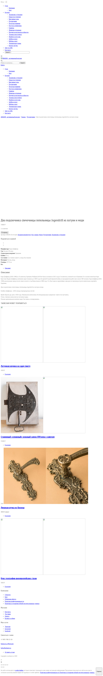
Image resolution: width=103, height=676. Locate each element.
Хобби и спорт (13, 102)
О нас (6, 69)
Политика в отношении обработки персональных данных (22, 604)
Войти (3, 65)
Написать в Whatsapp (7, 644)
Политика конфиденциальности (14, 601)
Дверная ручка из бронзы (12, 507)
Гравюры (11, 91)
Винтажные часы (14, 82)
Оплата (7, 616)
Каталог (7, 75)
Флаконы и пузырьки (15, 93)
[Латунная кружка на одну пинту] (43, 362)
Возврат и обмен (10, 618)
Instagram (8, 629)
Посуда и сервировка (15, 89)
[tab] (53, 268)
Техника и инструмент (15, 98)
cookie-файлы (19, 670)
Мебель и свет (13, 104)
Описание (8, 268)
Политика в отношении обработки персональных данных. (77, 672)
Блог (10, 73)
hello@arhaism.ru (6, 648)
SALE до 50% (8, 111)
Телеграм (7, 627)
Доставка (8, 614)
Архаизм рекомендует (24, 235)
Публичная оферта (10, 599)
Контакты (8, 113)
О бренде (8, 595)
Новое (41, 235)
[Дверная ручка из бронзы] (46, 503)
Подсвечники (13, 84)
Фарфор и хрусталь (15, 100)
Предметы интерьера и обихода (18, 95)
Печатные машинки (14, 87)
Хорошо (99, 671)
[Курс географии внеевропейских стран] (43, 574)
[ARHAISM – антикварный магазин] (11, 58)
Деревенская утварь (15, 106)
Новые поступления (15, 80)
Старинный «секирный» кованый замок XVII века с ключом (28, 436)
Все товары (35, 235)
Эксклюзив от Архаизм (15, 78)
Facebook (7, 631)
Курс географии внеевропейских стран (19, 578)
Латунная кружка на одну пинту (15, 366)
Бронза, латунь (13, 109)
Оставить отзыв (10, 652)
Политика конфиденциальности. (50, 672)
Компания (12, 71)
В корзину (5, 232)
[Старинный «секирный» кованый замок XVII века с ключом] (43, 433)
